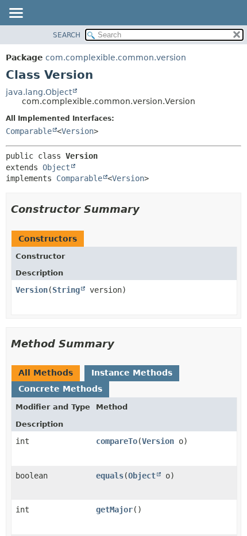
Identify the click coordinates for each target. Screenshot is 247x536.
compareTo (116, 441)
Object (56, 167)
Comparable (29, 131)
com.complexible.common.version (115, 57)
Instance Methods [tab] (131, 372)
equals (110, 475)
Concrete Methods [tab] (60, 388)
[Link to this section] (147, 209)
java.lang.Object (39, 92)
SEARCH (66, 35)
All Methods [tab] (45, 372)
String (66, 289)
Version (77, 131)
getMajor (114, 509)
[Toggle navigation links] (15, 14)
